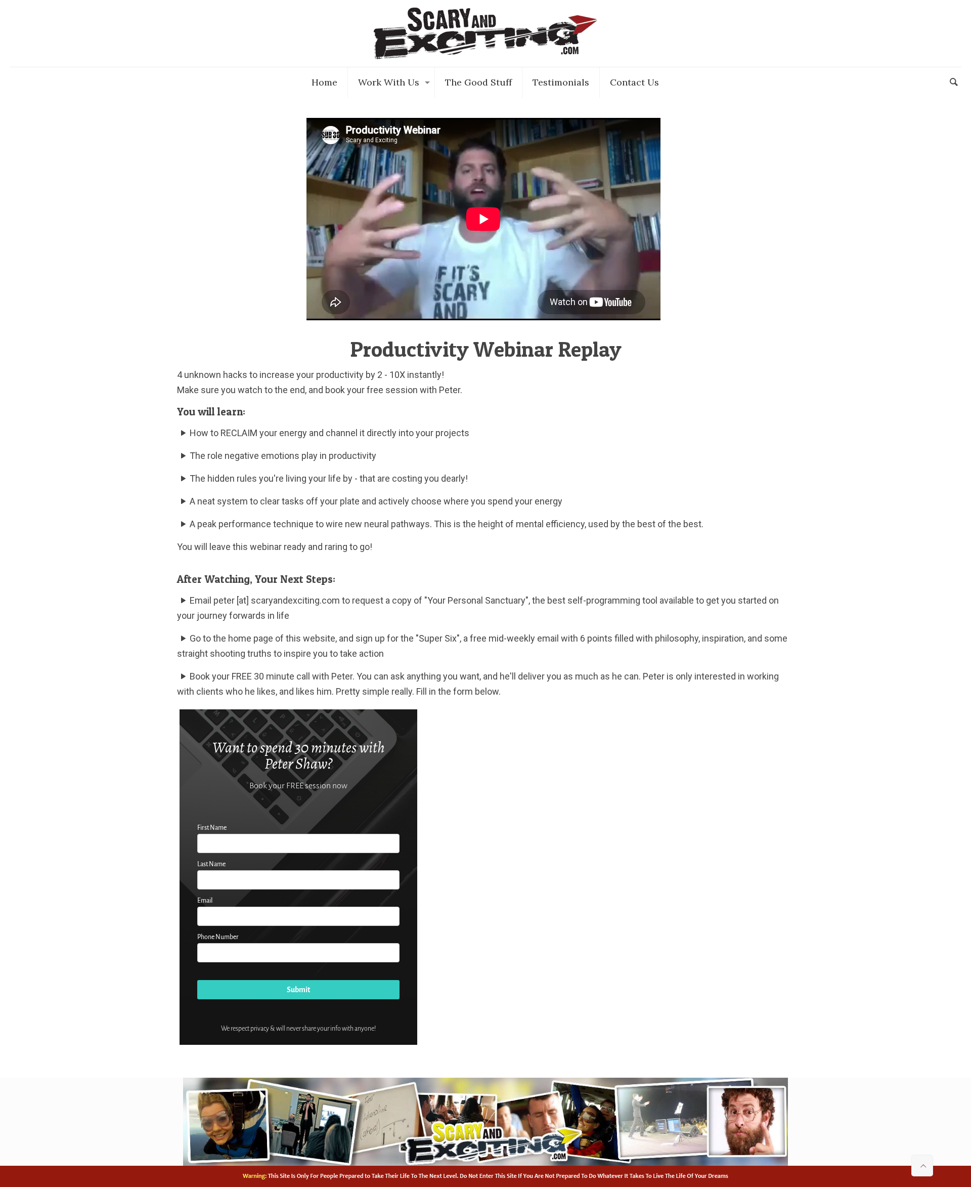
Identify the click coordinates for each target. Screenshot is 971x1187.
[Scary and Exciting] (485, 33)
